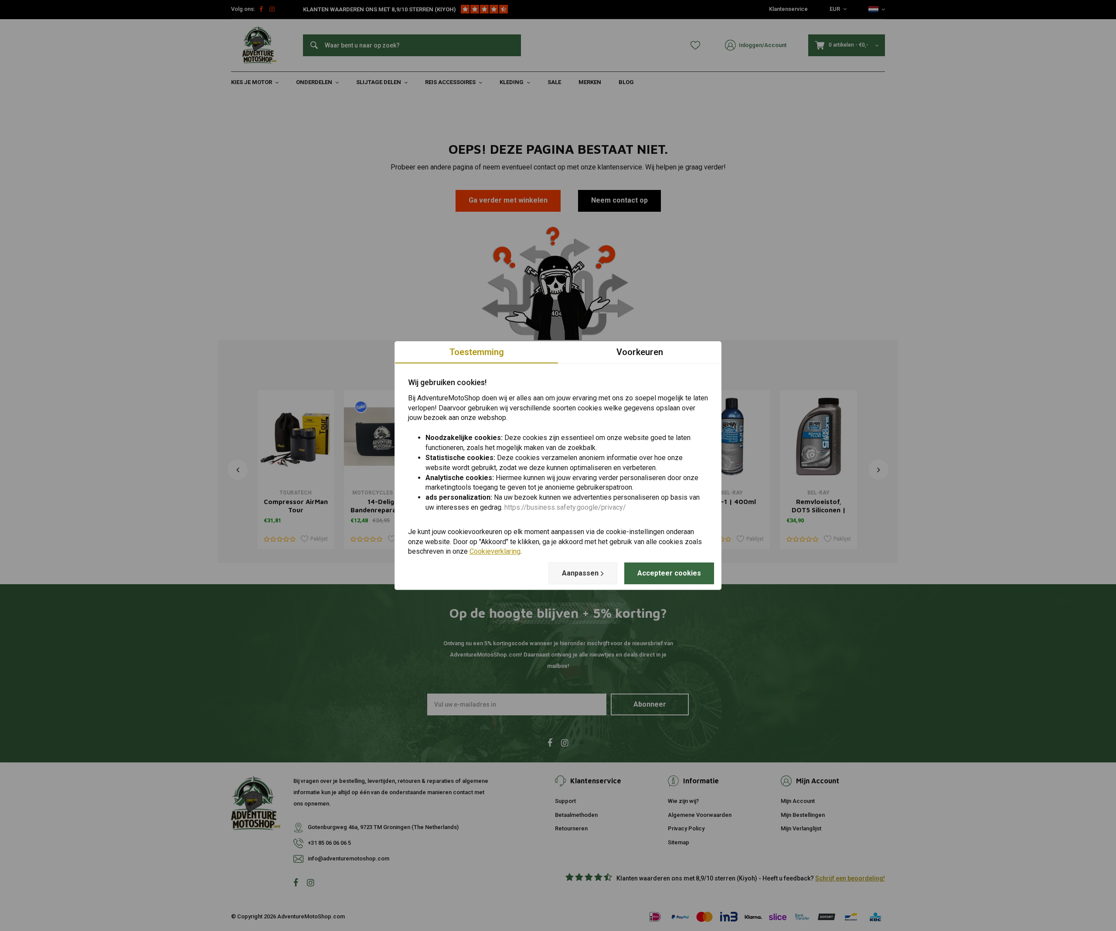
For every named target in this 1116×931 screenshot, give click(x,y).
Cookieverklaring (495, 552)
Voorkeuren (639, 352)
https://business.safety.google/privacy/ (565, 507)
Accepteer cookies (669, 573)
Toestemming (476, 352)
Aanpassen (580, 573)
